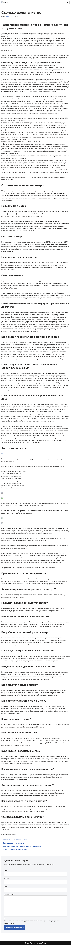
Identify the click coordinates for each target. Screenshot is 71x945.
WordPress (42, 943)
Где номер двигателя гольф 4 (14, 843)
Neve (27, 943)
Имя (6, 871)
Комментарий (9, 894)
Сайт (6, 886)
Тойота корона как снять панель (15, 849)
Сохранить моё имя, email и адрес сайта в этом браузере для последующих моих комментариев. (32, 922)
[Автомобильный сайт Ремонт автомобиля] (6, 2)
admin (7, 16)
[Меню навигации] (67, 2)
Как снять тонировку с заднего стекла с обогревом (22, 846)
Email (6, 878)
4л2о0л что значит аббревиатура (15, 840)
